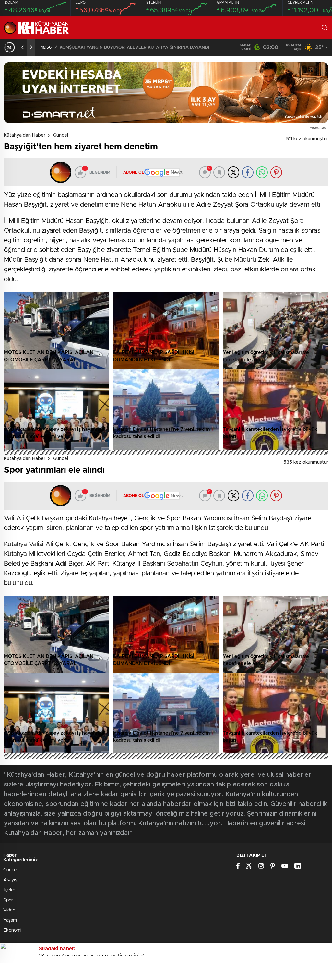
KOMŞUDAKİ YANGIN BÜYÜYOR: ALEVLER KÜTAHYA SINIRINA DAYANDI (134, 47)
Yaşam (10, 920)
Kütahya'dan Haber (24, 135)
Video (9, 910)
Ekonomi (12, 930)
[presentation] (22, 47)
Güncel (60, 135)
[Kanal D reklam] (166, 92)
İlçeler (9, 890)
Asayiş (10, 880)
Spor (8, 900)
